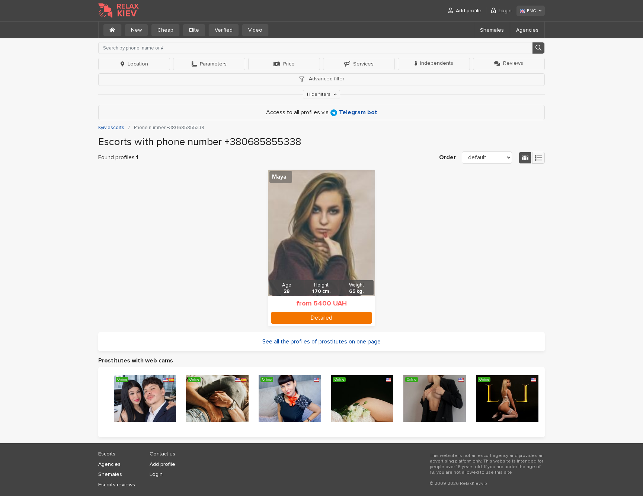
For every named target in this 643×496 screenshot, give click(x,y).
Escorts (106, 454)
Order (447, 157)
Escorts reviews (116, 484)
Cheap (165, 30)
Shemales (492, 30)
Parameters (213, 64)
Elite (194, 30)
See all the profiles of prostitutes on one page (321, 341)
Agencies (527, 30)
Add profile (469, 10)
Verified (224, 30)
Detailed (321, 317)
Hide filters (319, 94)
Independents (436, 63)
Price (289, 64)
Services (363, 64)
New (136, 30)
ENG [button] (531, 11)
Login (505, 10)
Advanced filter (325, 79)
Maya (279, 176)
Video (255, 30)
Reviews (513, 63)
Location (138, 64)
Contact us (162, 454)
